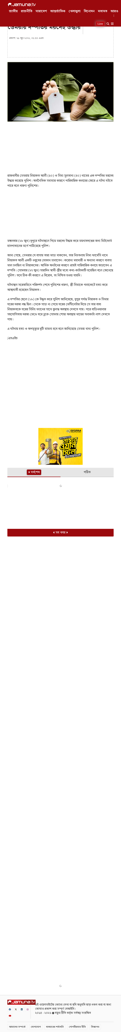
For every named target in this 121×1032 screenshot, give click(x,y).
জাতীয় (13, 11)
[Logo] (21, 4)
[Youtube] (10, 1015)
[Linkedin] (21, 1009)
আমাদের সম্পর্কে (17, 1027)
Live (100, 24)
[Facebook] (9, 1009)
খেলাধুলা (75, 11)
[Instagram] (27, 1009)
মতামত (102, 11)
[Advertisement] (60, 145)
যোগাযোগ (36, 1027)
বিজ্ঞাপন (95, 1027)
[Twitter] (15, 1009)
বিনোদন (89, 11)
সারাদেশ (41, 11)
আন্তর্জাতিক (57, 11)
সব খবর (60, 532)
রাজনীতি (26, 11)
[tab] (33, 472)
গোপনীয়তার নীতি (77, 1027)
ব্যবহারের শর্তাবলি (55, 1027)
